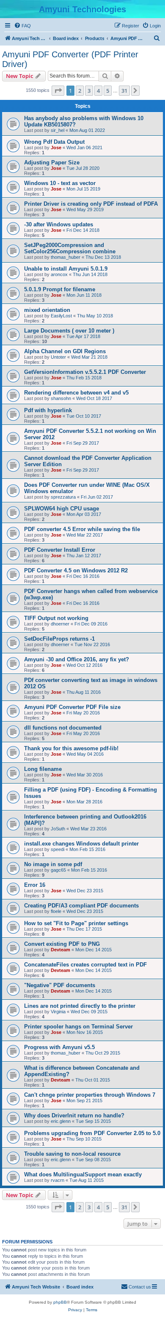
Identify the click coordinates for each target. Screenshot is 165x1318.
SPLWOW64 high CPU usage (61, 508)
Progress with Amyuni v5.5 (59, 1047)
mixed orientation (47, 310)
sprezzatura (63, 496)
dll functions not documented (63, 728)
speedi (57, 849)
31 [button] (124, 90)
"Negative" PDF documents (59, 985)
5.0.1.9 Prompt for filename (59, 289)
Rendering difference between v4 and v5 (76, 392)
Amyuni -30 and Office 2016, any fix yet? (76, 659)
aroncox (59, 274)
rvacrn (57, 1180)
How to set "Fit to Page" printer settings (76, 923)
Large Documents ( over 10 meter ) (69, 330)
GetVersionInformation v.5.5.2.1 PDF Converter (85, 372)
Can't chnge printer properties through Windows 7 (89, 1095)
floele (56, 911)
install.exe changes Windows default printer (81, 843)
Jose (56, 147)
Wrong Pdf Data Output (54, 142)
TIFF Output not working (56, 618)
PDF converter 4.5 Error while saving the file (82, 529)
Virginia (58, 1011)
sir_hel (57, 130)
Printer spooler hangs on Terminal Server (78, 1026)
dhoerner (60, 623)
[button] (58, 91)
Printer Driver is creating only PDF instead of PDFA (91, 204)
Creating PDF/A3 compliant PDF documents (81, 905)
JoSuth (58, 828)
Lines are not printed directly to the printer (79, 1006)
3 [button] (89, 90)
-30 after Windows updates (58, 224)
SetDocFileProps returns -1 (59, 639)
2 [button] (79, 90)
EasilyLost (61, 315)
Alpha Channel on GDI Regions (65, 351)
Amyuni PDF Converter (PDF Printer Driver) (70, 59)
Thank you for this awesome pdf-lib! (71, 748)
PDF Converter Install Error (59, 550)
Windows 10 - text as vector (60, 183)
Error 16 (34, 885)
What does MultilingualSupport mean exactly (83, 1174)
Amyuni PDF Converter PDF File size (72, 707)
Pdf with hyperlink (48, 410)
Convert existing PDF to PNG (62, 944)
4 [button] (98, 90)
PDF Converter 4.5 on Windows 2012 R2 (76, 570)
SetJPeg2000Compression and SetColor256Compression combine (70, 248)
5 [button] (107, 90)
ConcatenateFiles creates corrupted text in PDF (85, 964)
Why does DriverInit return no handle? (74, 1115)
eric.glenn (61, 1121)
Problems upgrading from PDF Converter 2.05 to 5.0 (92, 1133)
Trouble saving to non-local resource (72, 1154)
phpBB (60, 1302)
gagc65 (58, 869)
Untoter (58, 357)
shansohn (61, 398)
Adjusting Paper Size (52, 162)
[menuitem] (22, 26)
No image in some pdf (53, 864)
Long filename (43, 769)
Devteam (60, 949)
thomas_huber (65, 257)
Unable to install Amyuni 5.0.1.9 (65, 269)
